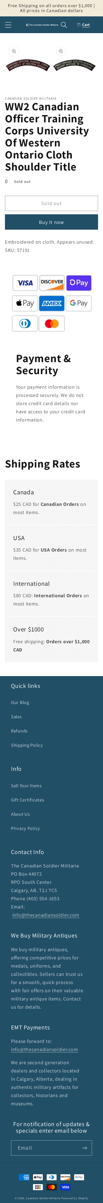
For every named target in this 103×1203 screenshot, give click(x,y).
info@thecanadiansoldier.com (45, 915)
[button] (8, 25)
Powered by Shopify (74, 1198)
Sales (16, 717)
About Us (20, 814)
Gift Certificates (27, 800)
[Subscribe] (84, 1148)
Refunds (19, 731)
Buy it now (51, 222)
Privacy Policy (25, 828)
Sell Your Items (26, 786)
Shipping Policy (27, 745)
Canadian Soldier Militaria (43, 1198)
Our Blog (20, 702)
